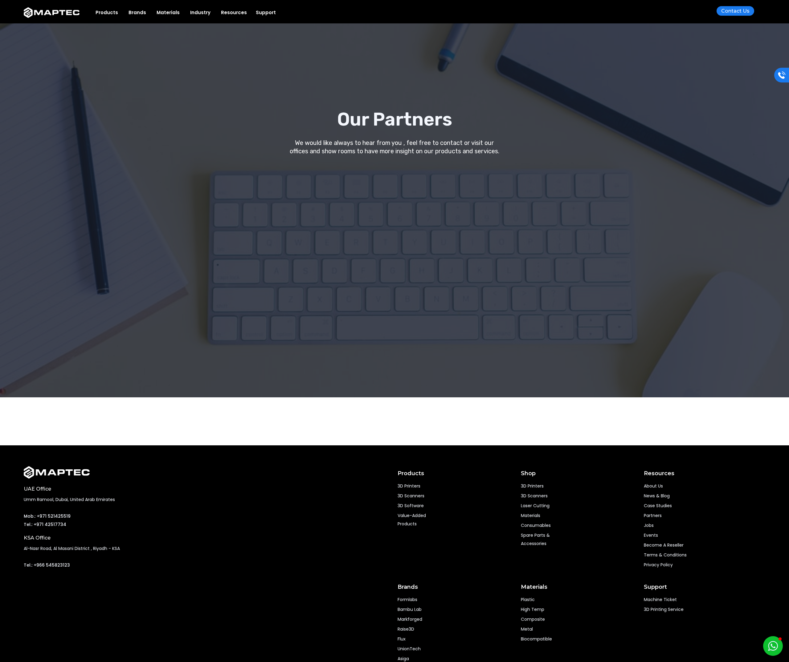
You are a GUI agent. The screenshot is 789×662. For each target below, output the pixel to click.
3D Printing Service (664, 609)
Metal (527, 629)
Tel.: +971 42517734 (45, 524)
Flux (402, 639)
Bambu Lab (410, 609)
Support (266, 12)
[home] (56, 12)
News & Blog (657, 496)
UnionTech (409, 649)
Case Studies (658, 506)
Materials (530, 515)
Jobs (649, 525)
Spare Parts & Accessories (536, 539)
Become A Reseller (664, 545)
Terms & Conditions (665, 555)
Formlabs (407, 599)
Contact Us (735, 11)
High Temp (532, 609)
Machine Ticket (660, 599)
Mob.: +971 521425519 (47, 516)
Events (651, 535)
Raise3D (406, 629)
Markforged (410, 619)
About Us (653, 486)
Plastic (528, 599)
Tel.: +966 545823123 (47, 565)
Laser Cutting (535, 506)
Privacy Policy (658, 565)
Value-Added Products (412, 519)
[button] (107, 12)
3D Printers (409, 486)
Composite (533, 619)
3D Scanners (411, 496)
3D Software (411, 506)
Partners (653, 515)
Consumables (536, 525)
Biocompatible (536, 639)
